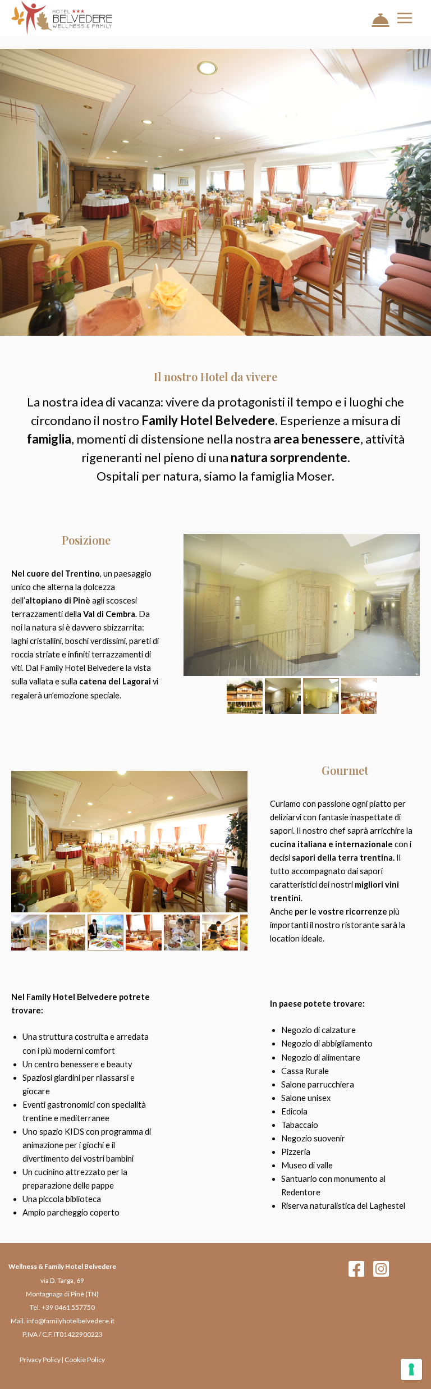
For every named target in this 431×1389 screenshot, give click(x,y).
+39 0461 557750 (68, 1307)
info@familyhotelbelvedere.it (70, 1321)
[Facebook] (356, 1269)
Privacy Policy (40, 1359)
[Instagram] (381, 1269)
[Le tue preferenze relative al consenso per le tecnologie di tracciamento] (411, 1369)
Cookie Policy (85, 1359)
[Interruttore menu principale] (404, 18)
